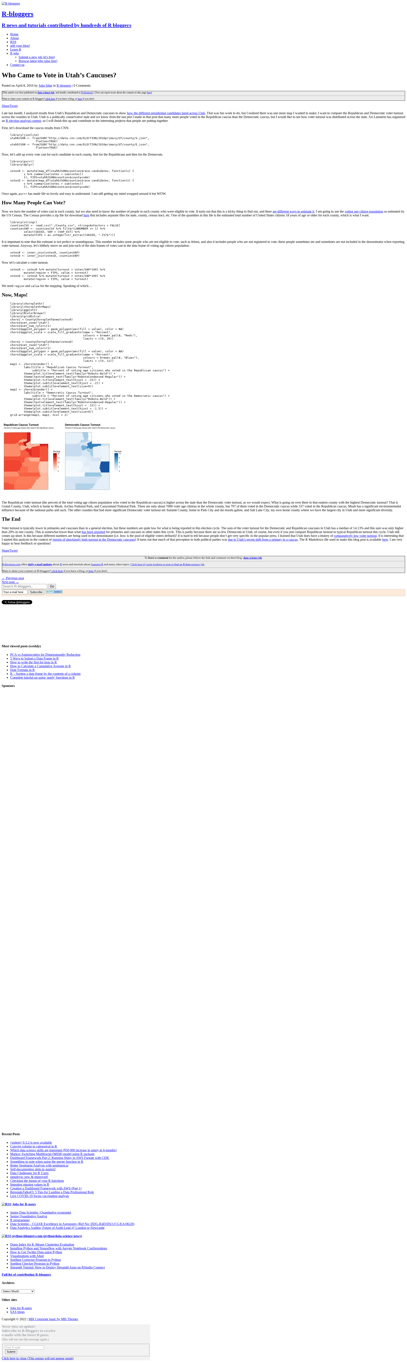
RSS (13, 42)
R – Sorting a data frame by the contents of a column (45, 673)
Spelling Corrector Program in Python (35, 1260)
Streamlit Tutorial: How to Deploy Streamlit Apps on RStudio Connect (57, 1267)
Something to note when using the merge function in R (46, 1161)
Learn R (15, 49)
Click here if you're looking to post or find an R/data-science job (167, 564)
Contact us (17, 65)
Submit (11, 1351)
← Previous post (13, 578)
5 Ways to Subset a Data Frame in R (34, 658)
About (14, 38)
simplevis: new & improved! (29, 1177)
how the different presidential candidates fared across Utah (166, 113)
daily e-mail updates (40, 564)
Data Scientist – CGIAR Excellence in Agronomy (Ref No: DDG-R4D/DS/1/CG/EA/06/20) (72, 1224)
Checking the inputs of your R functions (37, 1180)
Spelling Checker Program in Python (34, 1263)
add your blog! (20, 45)
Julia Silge (45, 85)
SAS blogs (17, 1312)
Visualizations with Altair (27, 1256)
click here (50, 98)
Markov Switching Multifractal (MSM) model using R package (52, 1154)
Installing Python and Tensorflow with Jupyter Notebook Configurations (58, 1248)
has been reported (93, 532)
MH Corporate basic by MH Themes (53, 1319)
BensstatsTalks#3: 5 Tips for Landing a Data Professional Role (52, 1192)
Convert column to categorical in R (33, 1146)
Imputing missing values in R (29, 1184)
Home (14, 34)
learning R (97, 564)
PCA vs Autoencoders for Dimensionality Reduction (45, 654)
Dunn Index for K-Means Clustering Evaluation (42, 1244)
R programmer (20, 1220)
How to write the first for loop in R (33, 662)
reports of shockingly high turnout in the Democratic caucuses (94, 539)
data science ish (46, 92)
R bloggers (64, 85)
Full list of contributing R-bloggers (26, 1274)
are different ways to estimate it (293, 211)
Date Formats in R (22, 670)
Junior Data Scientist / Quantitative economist (40, 1212)
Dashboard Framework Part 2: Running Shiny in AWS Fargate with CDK (59, 1158)
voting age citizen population (364, 211)
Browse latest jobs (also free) (38, 61)
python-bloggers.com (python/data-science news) (47, 1236)
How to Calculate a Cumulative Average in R (40, 666)
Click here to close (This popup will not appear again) (38, 1358)
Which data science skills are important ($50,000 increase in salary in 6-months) (63, 1150)
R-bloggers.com (11, 564)
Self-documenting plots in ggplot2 (33, 1169)
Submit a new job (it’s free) (37, 57)
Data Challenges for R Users (29, 1173)
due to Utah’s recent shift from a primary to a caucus (263, 539)
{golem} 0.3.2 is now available (31, 1142)
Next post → (10, 582)
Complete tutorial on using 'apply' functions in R (42, 677)
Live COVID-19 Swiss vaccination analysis (39, 1196)
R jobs (14, 53)
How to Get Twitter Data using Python (36, 1252)
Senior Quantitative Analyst (28, 1216)
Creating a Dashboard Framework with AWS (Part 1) (45, 1188)
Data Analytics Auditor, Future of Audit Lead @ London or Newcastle (57, 1228)
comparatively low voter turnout (355, 536)
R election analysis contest (23, 121)
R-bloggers (86, 92)
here (149, 92)
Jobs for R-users (24, 1204)
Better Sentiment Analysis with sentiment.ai (39, 1165)
